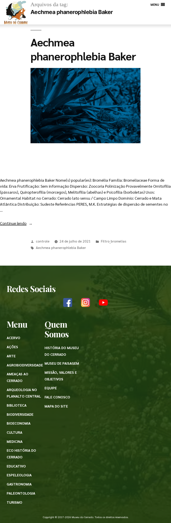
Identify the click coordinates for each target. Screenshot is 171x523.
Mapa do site (56, 406)
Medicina (14, 441)
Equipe (51, 388)
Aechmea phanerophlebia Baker (83, 49)
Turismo (14, 502)
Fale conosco (57, 397)
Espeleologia (19, 475)
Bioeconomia (19, 423)
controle (42, 241)
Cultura (14, 432)
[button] (155, 4)
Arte (11, 356)
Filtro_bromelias (113, 241)
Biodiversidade (20, 414)
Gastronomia (19, 484)
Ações (12, 346)
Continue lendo (16, 223)
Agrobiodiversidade (25, 365)
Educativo (16, 466)
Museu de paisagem (62, 363)
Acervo (13, 337)
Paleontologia (21, 493)
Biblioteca (16, 405)
